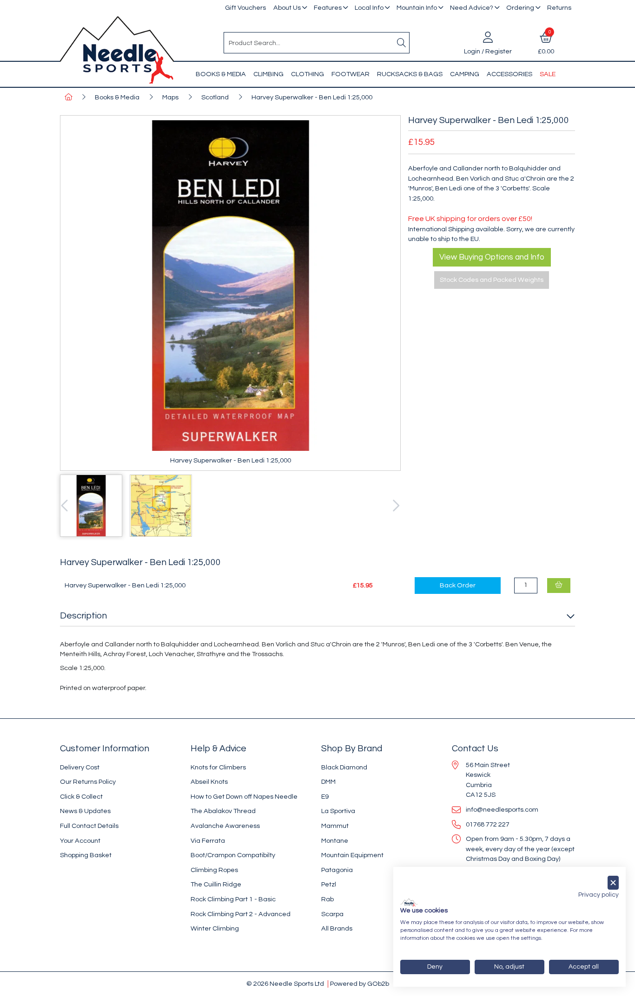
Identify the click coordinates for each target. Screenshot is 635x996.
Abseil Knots (209, 781)
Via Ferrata (208, 840)
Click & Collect (81, 796)
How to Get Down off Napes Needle (244, 796)
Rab (327, 899)
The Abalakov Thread (223, 810)
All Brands (336, 928)
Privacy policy (598, 895)
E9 (325, 796)
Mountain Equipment (352, 855)
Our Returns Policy (88, 781)
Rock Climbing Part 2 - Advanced (241, 914)
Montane (334, 840)
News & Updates (85, 810)
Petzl (328, 884)
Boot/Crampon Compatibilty (233, 855)
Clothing (307, 74)
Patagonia (337, 869)
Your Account (80, 840)
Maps (170, 97)
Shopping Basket (86, 855)
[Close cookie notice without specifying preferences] (613, 883)
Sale (548, 74)
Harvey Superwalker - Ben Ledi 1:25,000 (311, 97)
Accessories (509, 74)
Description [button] (83, 615)
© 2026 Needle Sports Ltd (285, 983)
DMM (328, 781)
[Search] (401, 42)
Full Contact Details (89, 825)
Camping (464, 74)
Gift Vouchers (245, 7)
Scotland (215, 97)
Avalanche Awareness (225, 825)
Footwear (350, 74)
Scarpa (332, 914)
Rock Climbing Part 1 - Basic (233, 899)
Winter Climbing (215, 928)
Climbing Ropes (214, 869)
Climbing (268, 74)
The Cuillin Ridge (216, 884)
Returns (559, 7)
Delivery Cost (79, 767)
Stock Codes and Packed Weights (491, 279)
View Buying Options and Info (491, 257)
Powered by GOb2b (359, 983)
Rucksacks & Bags (410, 74)
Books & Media (221, 74)
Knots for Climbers (218, 767)
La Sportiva (338, 810)
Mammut (335, 825)
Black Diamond (344, 767)
